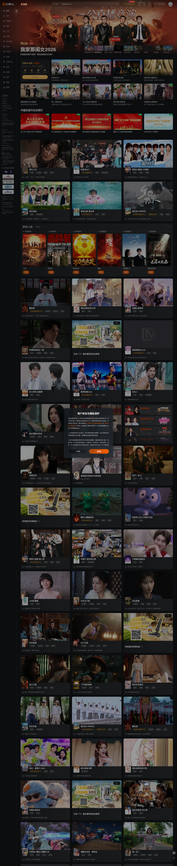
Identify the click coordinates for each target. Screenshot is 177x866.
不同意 (78, 451)
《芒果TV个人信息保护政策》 (94, 423)
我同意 (99, 451)
